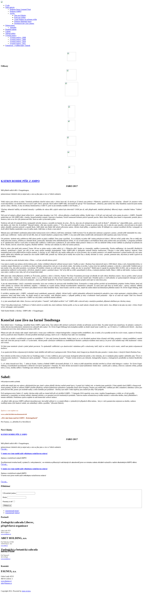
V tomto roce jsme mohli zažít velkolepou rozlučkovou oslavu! (24, 453)
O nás (7, 5)
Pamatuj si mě (8, 501)
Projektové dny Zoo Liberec (24, 23)
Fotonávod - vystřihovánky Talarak (17, 45)
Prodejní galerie (10, 29)
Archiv (12, 13)
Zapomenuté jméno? (12, 513)
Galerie (8, 31)
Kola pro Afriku (20, 17)
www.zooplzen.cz (5, 559)
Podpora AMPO (15, 11)
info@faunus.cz (6, 583)
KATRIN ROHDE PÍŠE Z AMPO (20, 181)
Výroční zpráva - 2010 (18, 41)
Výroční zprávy (10, 35)
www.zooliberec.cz (6, 534)
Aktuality (13, 27)
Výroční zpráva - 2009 (18, 39)
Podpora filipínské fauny (23, 21)
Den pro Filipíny (20, 15)
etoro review (26, 591)
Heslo (5, 497)
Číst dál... (4, 449)
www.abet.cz (4, 545)
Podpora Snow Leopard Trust (20, 9)
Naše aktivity (10, 7)
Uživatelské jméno (9, 493)
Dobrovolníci (10, 25)
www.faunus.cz (6, 581)
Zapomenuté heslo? (12, 511)
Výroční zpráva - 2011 (18, 43)
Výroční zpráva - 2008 (18, 37)
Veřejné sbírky (10, 33)
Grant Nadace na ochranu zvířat (25, 19)
